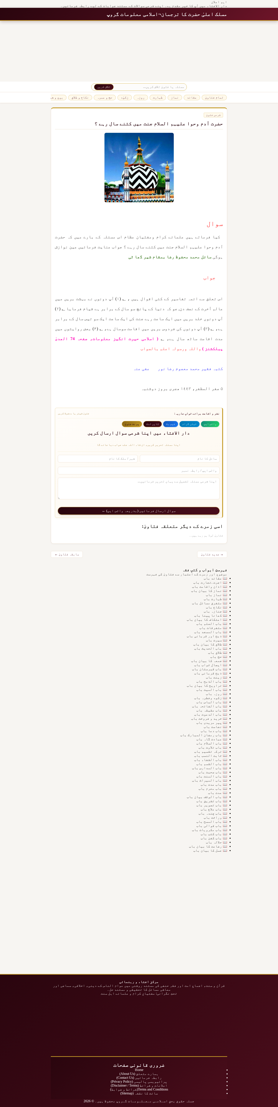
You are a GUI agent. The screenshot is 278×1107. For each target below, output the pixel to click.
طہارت (158, 97)
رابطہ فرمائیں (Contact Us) (139, 1077)
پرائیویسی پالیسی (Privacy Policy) (139, 1081)
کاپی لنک (152, 424)
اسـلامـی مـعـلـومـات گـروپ (142, 1101)
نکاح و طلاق (80, 97)
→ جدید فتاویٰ (212, 554)
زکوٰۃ (125, 97)
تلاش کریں (103, 87)
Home (139, 1070)
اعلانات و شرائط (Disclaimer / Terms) (139, 1085)
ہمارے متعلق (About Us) (139, 1074)
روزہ (141, 97)
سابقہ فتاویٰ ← (67, 554)
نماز (175, 97)
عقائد (192, 97)
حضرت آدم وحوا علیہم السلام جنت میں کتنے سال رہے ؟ (158, 123)
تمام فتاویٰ (214, 97)
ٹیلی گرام (189, 424)
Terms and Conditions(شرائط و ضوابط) (139, 1089)
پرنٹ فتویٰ (132, 424)
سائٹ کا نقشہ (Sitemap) (139, 1093)
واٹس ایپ (210, 424)
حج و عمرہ (105, 97)
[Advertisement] (147, 51)
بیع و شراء (54, 97)
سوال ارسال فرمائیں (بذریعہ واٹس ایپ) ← (139, 511)
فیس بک (170, 424)
